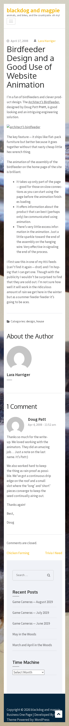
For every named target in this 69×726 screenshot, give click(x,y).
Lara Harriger (47, 41)
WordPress (42, 720)
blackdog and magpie (33, 10)
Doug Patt (37, 419)
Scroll (58, 714)
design (30, 321)
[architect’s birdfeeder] (23, 127)
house (40, 321)
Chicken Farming (18, 553)
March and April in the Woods (32, 645)
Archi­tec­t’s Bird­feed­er (43, 102)
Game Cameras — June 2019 (31, 623)
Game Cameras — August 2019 (32, 602)
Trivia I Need (53, 553)
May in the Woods (24, 634)
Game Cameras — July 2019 (30, 613)
